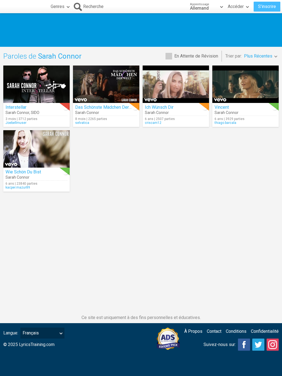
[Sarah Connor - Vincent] (245, 84)
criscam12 (153, 123)
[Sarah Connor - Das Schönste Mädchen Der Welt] (106, 84)
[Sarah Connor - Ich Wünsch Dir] (176, 84)
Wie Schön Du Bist (23, 172)
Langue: (10, 333)
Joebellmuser (16, 123)
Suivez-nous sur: (220, 344)
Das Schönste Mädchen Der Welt (107, 107)
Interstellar (16, 107)
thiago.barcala (225, 123)
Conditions (236, 331)
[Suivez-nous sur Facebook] (244, 345)
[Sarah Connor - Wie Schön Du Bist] (36, 149)
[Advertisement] (141, 30)
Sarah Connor (17, 112)
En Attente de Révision (196, 56)
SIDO (35, 112)
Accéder (236, 6)
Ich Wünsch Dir (159, 107)
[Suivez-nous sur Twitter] (258, 345)
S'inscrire (267, 6)
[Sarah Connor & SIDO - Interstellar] (36, 84)
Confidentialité (265, 331)
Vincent (222, 107)
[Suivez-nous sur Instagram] (273, 345)
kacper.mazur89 (18, 187)
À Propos (193, 331)
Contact (214, 331)
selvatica (82, 123)
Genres (57, 6)
